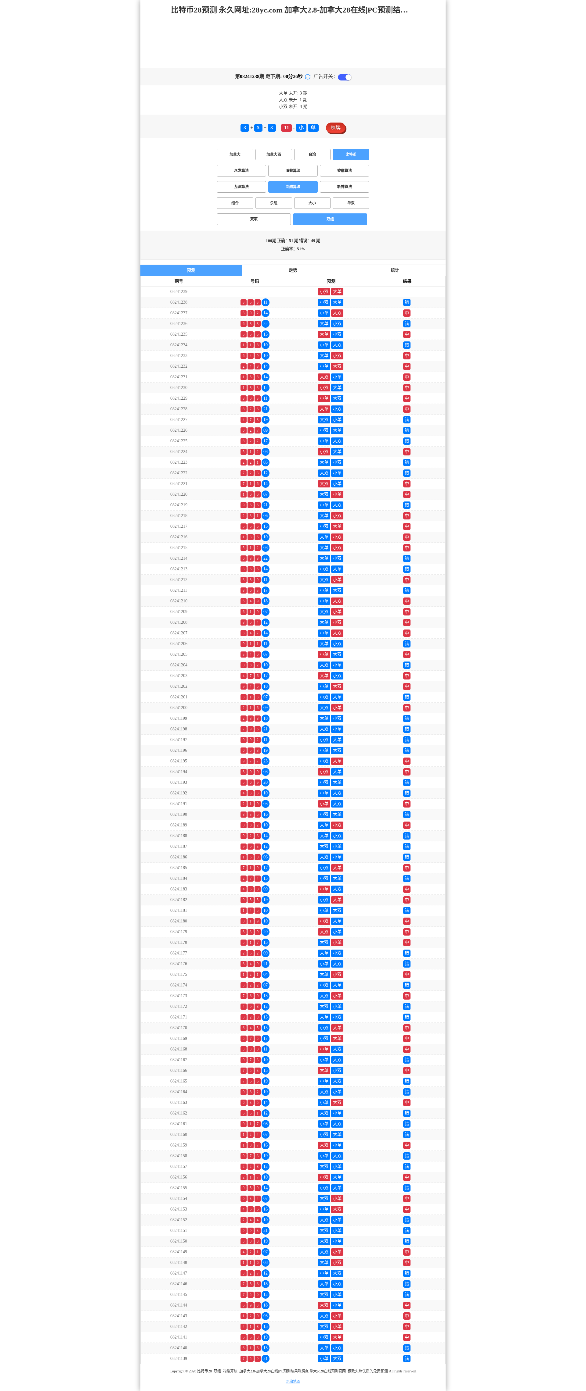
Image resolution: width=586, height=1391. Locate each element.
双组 (330, 219)
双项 (254, 219)
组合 (235, 203)
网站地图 (293, 1381)
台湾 (312, 154)
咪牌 (336, 127)
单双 (351, 203)
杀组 (273, 203)
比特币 (350, 154)
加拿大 (235, 154)
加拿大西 (273, 154)
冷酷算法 (293, 187)
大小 (312, 203)
